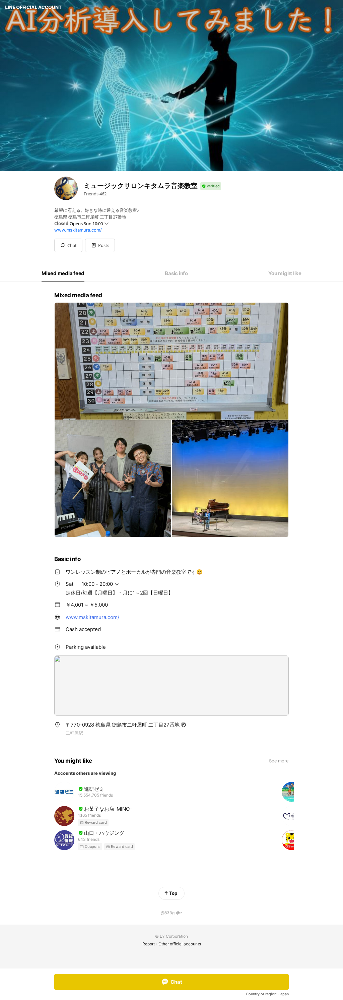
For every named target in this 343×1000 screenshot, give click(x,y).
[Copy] (184, 725)
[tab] (63, 273)
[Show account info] (210, 186)
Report (148, 943)
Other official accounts (179, 943)
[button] (100, 245)
